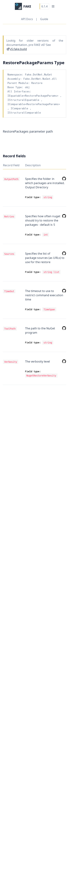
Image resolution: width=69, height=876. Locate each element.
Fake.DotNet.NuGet (38, 74)
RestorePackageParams (41, 95)
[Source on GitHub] (63, 179)
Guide (44, 19)
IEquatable (15, 95)
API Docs (27, 19)
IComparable (16, 104)
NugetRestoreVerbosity (41, 375)
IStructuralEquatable (23, 100)
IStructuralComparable (24, 112)
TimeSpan (49, 309)
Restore (36, 83)
